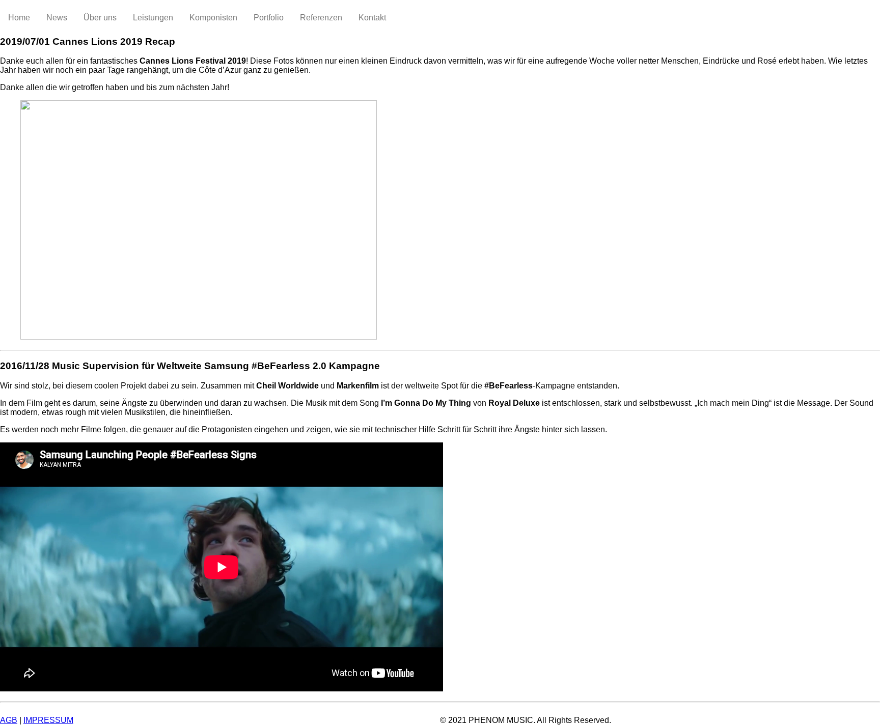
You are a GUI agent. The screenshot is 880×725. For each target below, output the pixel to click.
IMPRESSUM (48, 720)
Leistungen (153, 17)
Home (19, 17)
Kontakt (372, 17)
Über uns (100, 17)
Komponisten (213, 17)
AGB (8, 720)
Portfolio (269, 17)
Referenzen (321, 17)
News (56, 17)
